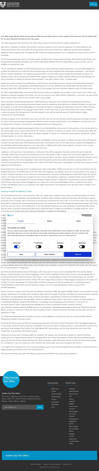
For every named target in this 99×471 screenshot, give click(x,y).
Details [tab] (49, 221)
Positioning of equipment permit (73, 421)
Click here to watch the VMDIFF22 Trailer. (16, 191)
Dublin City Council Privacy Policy (74, 441)
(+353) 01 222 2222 (33, 399)
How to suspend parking (72, 401)
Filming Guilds (56, 397)
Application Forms (35, 464)
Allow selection (49, 254)
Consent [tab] (20, 221)
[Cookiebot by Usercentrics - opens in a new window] (83, 215)
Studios (53, 399)
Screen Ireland (56, 394)
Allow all (78, 254)
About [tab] (78, 221)
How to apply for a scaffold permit (73, 428)
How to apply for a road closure (73, 414)
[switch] (38, 246)
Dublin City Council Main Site (52, 464)
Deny (21, 254)
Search (40, 407)
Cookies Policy (67, 464)
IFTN (53, 407)
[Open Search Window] (96, 5)
